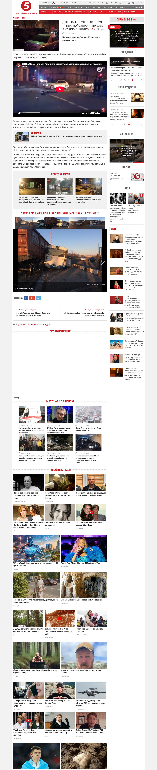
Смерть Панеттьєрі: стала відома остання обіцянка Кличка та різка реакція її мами (133, 358)
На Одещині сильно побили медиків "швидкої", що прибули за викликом (31, 430)
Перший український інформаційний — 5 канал (26, 8)
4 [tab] (132, 80)
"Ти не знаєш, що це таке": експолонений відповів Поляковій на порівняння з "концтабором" (133, 285)
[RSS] (142, 3)
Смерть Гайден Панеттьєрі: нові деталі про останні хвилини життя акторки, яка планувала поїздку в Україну (134, 373)
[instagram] (107, 3)
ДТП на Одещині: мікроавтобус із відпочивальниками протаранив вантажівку (67, 136)
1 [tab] (118, 47)
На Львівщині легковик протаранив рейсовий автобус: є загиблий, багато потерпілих (31, 199)
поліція (34, 325)
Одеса (103, 29)
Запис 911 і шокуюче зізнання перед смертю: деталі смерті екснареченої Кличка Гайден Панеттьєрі (134, 239)
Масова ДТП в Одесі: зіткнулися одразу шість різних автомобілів (88, 199)
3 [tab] (128, 80)
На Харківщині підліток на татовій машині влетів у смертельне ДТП (58, 458)
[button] (42, 223)
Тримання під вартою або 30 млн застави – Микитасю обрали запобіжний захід (124, 70)
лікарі (41, 325)
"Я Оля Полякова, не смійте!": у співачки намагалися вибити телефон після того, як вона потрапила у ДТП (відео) (133, 255)
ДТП (20, 325)
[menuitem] (44, 7)
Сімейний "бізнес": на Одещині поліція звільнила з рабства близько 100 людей (31, 458)
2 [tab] (135, 47)
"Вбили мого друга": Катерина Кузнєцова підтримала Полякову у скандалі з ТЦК (134, 330)
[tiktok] (111, 3)
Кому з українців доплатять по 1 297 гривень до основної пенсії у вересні (133, 270)
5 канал (55, 49)
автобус (26, 325)
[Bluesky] (133, 3)
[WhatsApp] (120, 3)
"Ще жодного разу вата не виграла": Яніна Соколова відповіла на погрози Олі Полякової (134, 317)
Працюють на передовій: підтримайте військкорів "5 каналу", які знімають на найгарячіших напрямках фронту (119, 103)
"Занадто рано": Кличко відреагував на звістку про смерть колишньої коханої (134, 344)
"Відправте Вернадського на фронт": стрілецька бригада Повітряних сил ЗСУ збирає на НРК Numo (118, 117)
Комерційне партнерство (115, 174)
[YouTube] (137, 3)
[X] (124, 3)
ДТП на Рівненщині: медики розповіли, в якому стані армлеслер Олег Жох (58, 430)
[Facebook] (102, 3)
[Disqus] (60, 367)
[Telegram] (115, 3)
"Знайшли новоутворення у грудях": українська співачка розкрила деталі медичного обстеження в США (132, 301)
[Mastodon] (129, 3)
